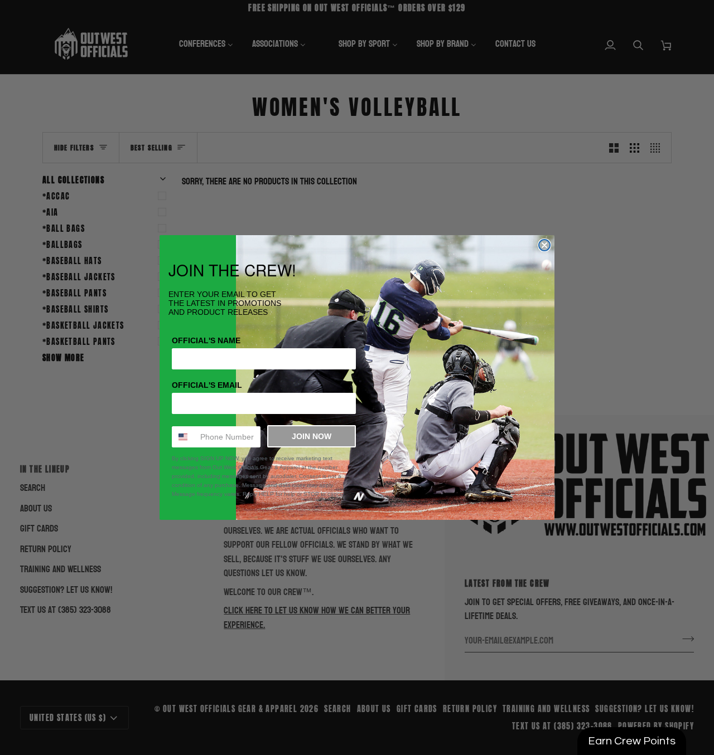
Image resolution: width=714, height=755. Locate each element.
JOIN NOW (311, 436)
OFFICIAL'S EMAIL (207, 385)
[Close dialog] (544, 245)
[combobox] (183, 437)
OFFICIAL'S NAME (206, 340)
